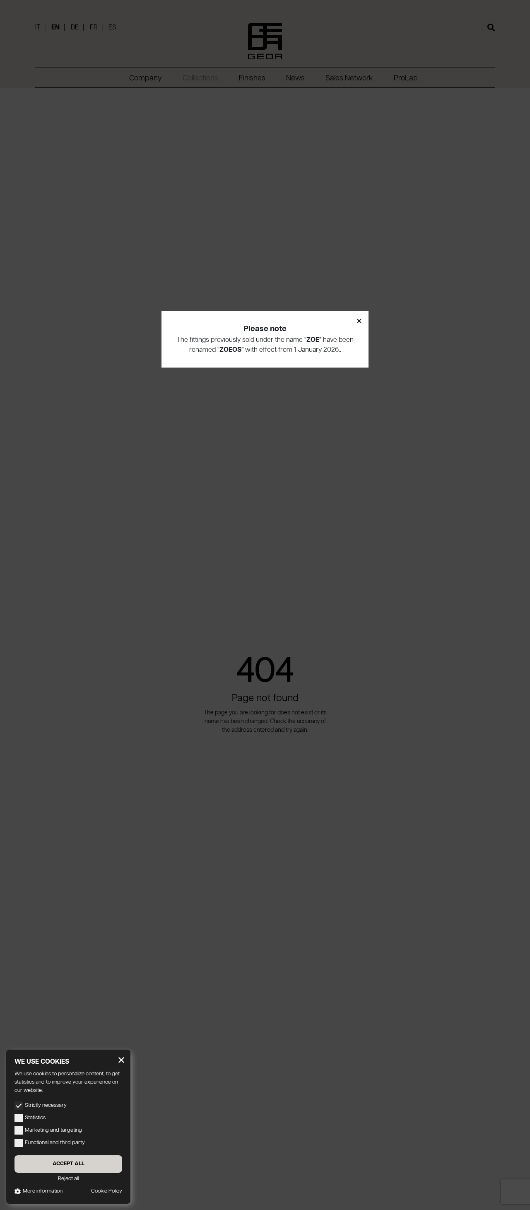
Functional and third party (55, 1142)
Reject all (68, 1178)
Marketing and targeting (53, 1130)
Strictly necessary (46, 1105)
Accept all (68, 1163)
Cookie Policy (106, 1191)
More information (43, 1191)
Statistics (35, 1117)
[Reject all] (121, 1060)
